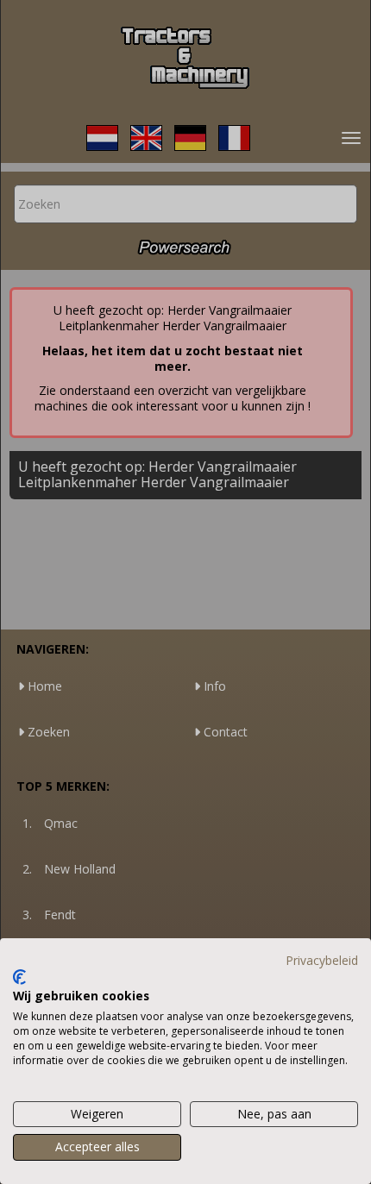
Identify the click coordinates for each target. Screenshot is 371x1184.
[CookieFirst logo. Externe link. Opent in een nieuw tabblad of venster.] (19, 977)
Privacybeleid (322, 960)
